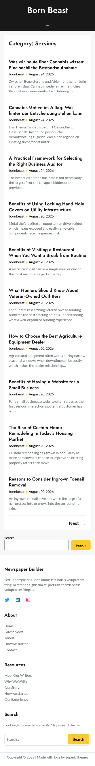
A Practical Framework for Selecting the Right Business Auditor (45, 161)
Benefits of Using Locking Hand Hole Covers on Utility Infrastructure (46, 207)
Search (9, 538)
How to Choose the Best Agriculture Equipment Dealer (45, 339)
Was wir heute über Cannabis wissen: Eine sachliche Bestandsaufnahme (46, 65)
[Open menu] (47, 26)
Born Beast (47, 10)
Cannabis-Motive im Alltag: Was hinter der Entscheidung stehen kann (45, 110)
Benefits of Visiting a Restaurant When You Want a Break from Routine (47, 252)
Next (77, 523)
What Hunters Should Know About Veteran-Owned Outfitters (43, 293)
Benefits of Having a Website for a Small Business (44, 385)
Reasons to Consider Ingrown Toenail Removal (46, 482)
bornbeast (17, 74)
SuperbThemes (76, 757)
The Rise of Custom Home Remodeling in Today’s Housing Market (41, 433)
